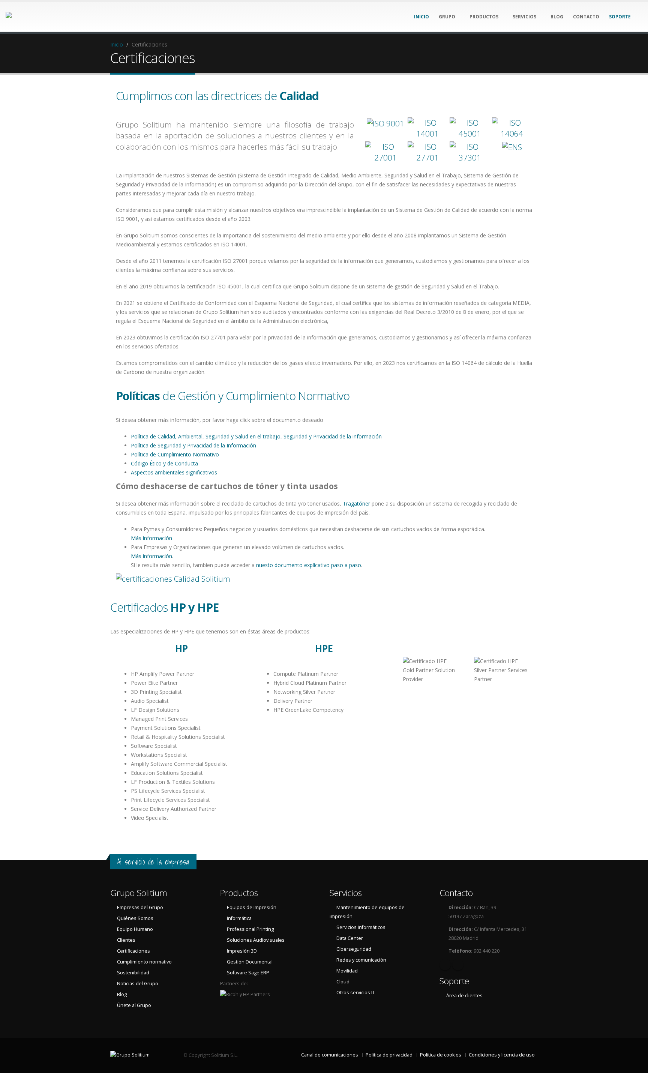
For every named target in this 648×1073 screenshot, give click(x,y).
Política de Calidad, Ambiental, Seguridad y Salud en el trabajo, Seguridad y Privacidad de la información (256, 436)
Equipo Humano (135, 929)
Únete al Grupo (134, 1005)
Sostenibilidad (133, 972)
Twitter (458, 964)
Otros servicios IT (355, 992)
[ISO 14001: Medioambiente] (428, 128)
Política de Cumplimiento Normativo (175, 454)
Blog (122, 994)
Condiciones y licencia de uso (502, 1055)
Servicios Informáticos (361, 927)
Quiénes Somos (135, 918)
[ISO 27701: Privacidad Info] (428, 152)
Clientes (126, 940)
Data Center (349, 938)
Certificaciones (133, 951)
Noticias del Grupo (137, 983)
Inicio (116, 44)
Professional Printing (250, 929)
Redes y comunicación (361, 960)
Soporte (454, 981)
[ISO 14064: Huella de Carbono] (512, 128)
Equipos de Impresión (251, 907)
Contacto (456, 893)
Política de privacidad (389, 1055)
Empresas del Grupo (140, 907)
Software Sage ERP (248, 972)
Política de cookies (440, 1055)
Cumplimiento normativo (144, 962)
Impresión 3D (242, 951)
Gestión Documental (250, 962)
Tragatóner (356, 503)
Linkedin (445, 964)
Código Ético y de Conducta (164, 463)
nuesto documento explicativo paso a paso (308, 565)
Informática (239, 918)
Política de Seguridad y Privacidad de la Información (193, 445)
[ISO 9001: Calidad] (385, 128)
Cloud (343, 981)
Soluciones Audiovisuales (256, 940)
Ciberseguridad (353, 949)
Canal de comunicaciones (329, 1055)
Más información (151, 538)
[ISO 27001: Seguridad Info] (385, 152)
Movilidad (347, 971)
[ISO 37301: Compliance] (470, 152)
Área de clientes (464, 995)
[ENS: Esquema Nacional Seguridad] (512, 152)
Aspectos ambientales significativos (174, 472)
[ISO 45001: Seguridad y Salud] (470, 128)
